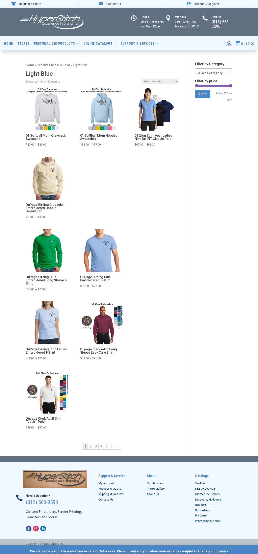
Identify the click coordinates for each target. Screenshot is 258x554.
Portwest (201, 515)
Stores (23, 43)
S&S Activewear (205, 488)
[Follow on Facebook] (28, 528)
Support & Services (137, 43)
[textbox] (213, 73)
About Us (153, 494)
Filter (203, 94)
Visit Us (180, 17)
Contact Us (105, 499)
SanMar (200, 483)
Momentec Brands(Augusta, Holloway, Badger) (208, 499)
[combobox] (213, 71)
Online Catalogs (97, 43)
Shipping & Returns (111, 494)
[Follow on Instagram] (36, 528)
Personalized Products (54, 43)
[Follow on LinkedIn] (43, 528)
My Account (106, 483)
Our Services (155, 483)
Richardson (202, 510)
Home (8, 43)
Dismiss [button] (222, 551)
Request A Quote (109, 488)
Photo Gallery (156, 488)
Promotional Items (207, 521)
